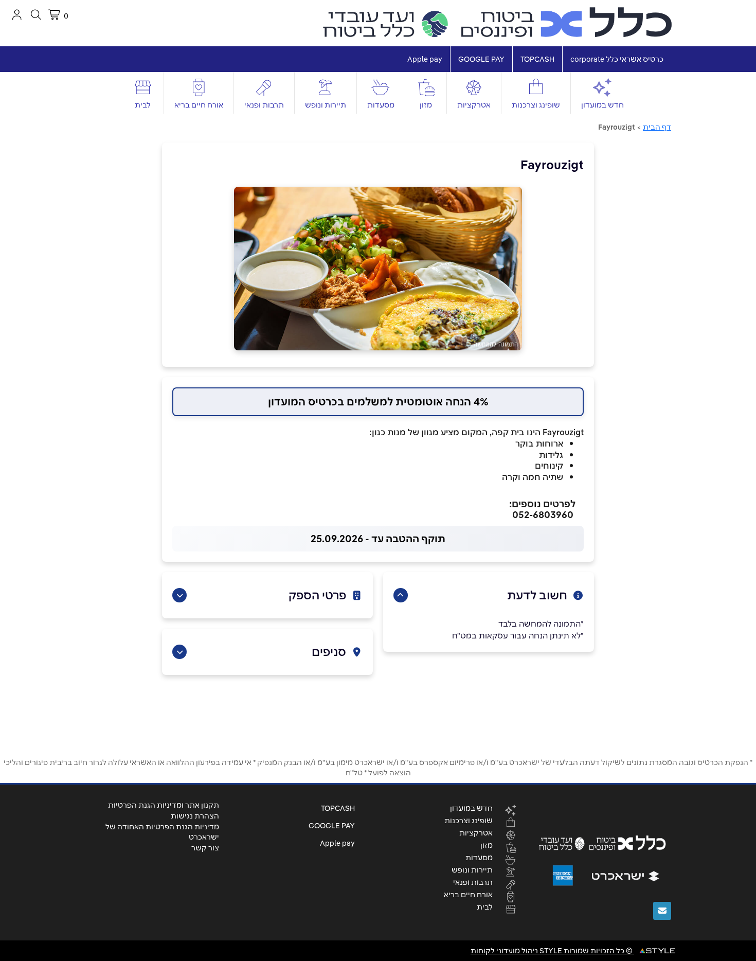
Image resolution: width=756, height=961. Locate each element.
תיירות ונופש (325, 105)
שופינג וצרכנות (536, 105)
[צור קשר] (662, 911)
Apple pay (424, 59)
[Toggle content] (400, 595)
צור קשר (205, 847)
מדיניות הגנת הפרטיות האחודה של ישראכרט (162, 832)
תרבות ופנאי (264, 105)
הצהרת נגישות (195, 816)
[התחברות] (16, 14)
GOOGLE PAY (481, 59)
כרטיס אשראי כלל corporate (616, 59)
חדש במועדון (602, 105)
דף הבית (657, 127)
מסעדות (380, 105)
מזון (426, 105)
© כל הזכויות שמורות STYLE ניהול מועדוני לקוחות (552, 950)
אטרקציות (474, 105)
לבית (143, 105)
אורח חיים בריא (198, 105)
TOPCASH (537, 59)
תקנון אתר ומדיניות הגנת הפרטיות (163, 805)
